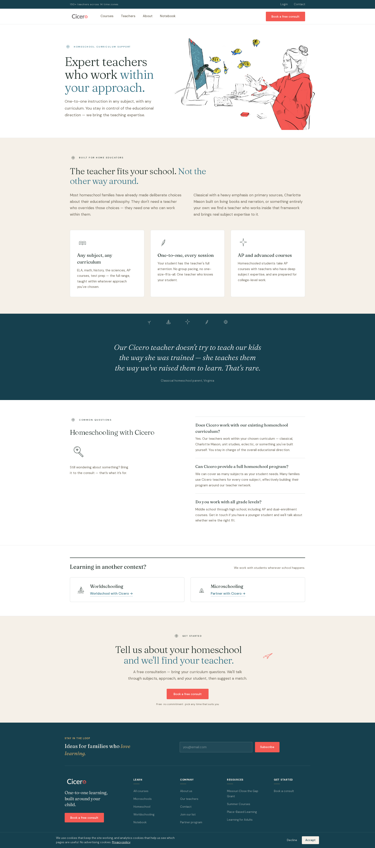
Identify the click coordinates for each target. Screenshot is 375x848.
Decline (292, 840)
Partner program (191, 822)
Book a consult (284, 791)
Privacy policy (121, 842)
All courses (140, 791)
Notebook (168, 16)
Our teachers (189, 799)
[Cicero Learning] (79, 16)
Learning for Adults (240, 820)
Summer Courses (238, 804)
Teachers (128, 16)
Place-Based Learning (242, 812)
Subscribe (267, 747)
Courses (106, 16)
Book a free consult (285, 16)
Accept (310, 840)
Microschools (142, 799)
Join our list (188, 814)
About (148, 16)
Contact (299, 4)
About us (186, 791)
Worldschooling (144, 814)
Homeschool (141, 807)
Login (284, 4)
